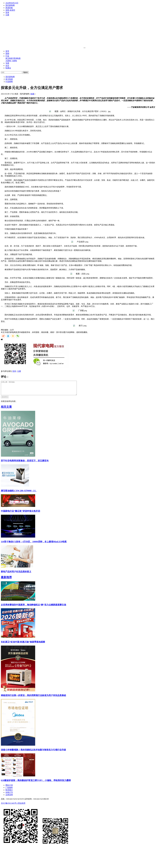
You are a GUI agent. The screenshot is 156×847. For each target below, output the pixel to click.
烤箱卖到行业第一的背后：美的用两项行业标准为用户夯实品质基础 (33, 695)
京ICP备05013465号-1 (9, 803)
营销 (7, 54)
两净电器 (17, 58)
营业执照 (21, 803)
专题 (7, 63)
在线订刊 (9, 792)
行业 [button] (7, 56)
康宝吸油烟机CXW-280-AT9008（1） (19, 490)
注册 (7, 15)
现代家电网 (10, 5)
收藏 (32, 94)
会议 (7, 66)
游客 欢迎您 (10, 10)
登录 (7, 12)
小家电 (14, 61)
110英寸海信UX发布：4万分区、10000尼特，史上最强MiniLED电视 (34, 541)
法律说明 (9, 795)
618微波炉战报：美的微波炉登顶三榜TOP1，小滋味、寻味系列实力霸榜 (36, 780)
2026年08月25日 (11, 3)
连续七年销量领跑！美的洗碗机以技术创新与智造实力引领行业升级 (33, 749)
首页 (7, 51)
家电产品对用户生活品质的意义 (16, 571)
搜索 (26, 72)
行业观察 (9, 82)
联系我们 (9, 790)
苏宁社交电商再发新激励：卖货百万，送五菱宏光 (25, 460)
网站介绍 (9, 785)
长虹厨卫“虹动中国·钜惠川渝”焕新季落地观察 (23, 642)
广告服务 (9, 787)
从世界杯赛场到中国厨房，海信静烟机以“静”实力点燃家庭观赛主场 (33, 604)
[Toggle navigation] (84, 47)
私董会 (8, 68)
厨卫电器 (9, 58)
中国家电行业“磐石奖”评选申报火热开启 (20, 511)
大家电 (8, 61)
